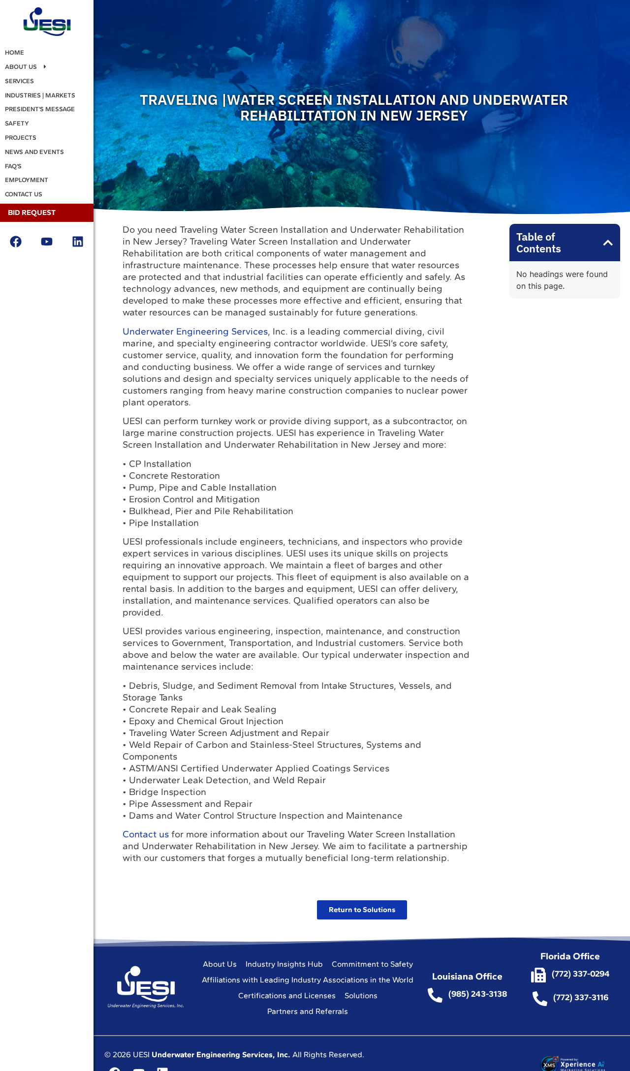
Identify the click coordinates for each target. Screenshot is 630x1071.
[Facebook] (15, 241)
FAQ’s (13, 166)
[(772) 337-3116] (540, 998)
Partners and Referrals (307, 1011)
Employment (26, 180)
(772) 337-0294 (581, 974)
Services (19, 81)
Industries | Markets (40, 95)
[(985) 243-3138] (435, 995)
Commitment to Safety (372, 964)
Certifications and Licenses (287, 995)
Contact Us (23, 194)
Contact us (147, 834)
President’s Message (40, 109)
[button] (607, 242)
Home (14, 52)
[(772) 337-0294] (538, 975)
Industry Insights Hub (284, 964)
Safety (17, 123)
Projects (20, 137)
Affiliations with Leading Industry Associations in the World (307, 979)
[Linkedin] (78, 241)
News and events (34, 151)
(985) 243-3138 (477, 994)
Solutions (361, 995)
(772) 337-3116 (580, 997)
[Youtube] (46, 241)
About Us (21, 66)
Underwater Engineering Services (195, 331)
